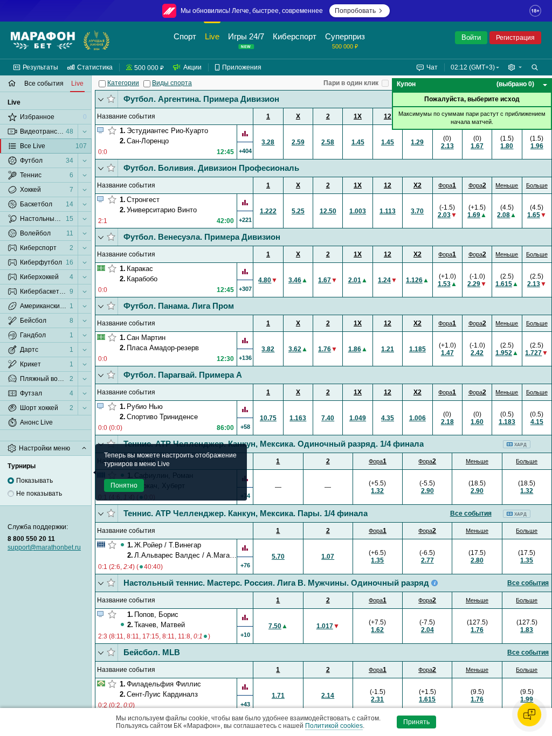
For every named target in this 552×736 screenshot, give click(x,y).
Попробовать (355, 11)
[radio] (11, 480)
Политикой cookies (334, 726)
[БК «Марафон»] (43, 40)
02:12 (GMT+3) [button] (473, 67)
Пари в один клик (350, 83)
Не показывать (39, 493)
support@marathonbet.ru (44, 547)
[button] (514, 67)
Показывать (34, 480)
